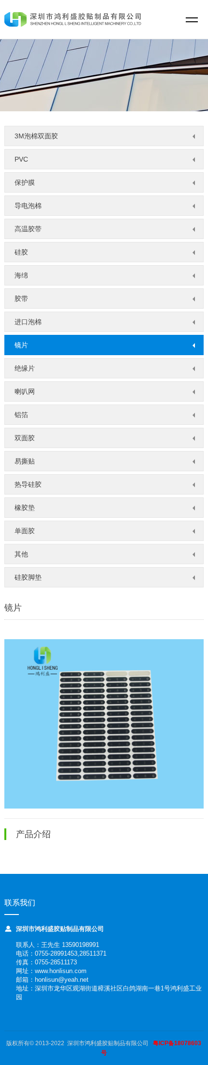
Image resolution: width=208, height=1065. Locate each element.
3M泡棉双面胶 (36, 136)
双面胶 (25, 438)
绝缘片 (25, 368)
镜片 (21, 345)
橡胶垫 (25, 507)
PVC (21, 159)
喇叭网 (25, 391)
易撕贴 (25, 461)
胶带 (21, 298)
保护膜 (25, 182)
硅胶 (21, 252)
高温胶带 (28, 229)
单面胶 (25, 531)
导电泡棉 (28, 206)
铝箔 (21, 415)
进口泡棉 (28, 322)
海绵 (21, 275)
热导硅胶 (28, 484)
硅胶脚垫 (28, 577)
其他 (21, 554)
